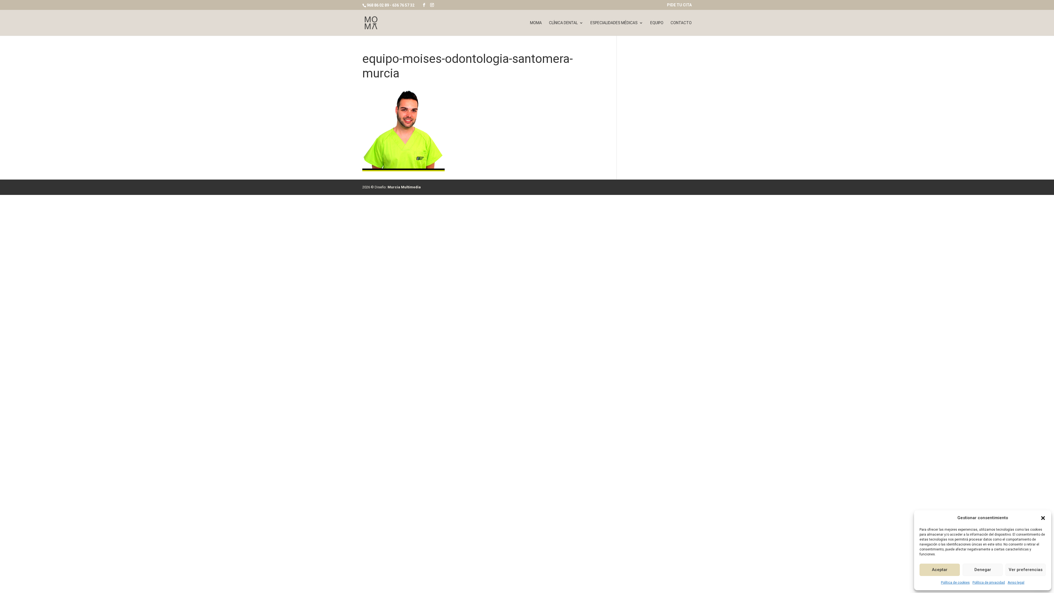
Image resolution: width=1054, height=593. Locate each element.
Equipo (656, 23)
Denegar (982, 569)
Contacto (681, 23)
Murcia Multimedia (404, 187)
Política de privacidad (988, 582)
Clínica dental (563, 23)
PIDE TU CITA (679, 5)
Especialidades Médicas (614, 23)
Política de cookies (955, 582)
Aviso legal (1016, 582)
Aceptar (940, 569)
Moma (536, 23)
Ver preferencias (1025, 569)
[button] (1043, 518)
